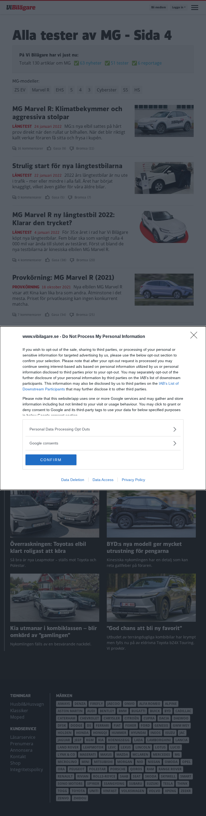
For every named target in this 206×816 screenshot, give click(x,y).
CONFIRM (51, 460)
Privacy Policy (133, 480)
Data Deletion (72, 480)
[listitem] (103, 429)
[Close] (195, 337)
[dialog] (103, 408)
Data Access (103, 480)
